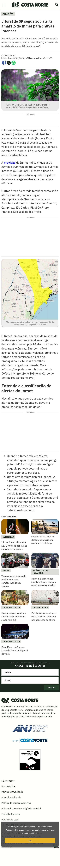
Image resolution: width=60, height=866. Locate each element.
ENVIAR (51, 687)
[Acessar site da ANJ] (30, 728)
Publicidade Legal (10, 819)
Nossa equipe (8, 786)
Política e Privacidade (12, 791)
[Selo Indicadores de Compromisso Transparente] (30, 759)
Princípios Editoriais (11, 797)
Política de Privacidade (15, 830)
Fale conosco (8, 780)
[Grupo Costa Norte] (30, 740)
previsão (9, 162)
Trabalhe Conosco (10, 814)
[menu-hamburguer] (4, 4)
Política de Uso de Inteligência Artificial (21, 808)
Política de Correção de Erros (16, 803)
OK (30, 841)
